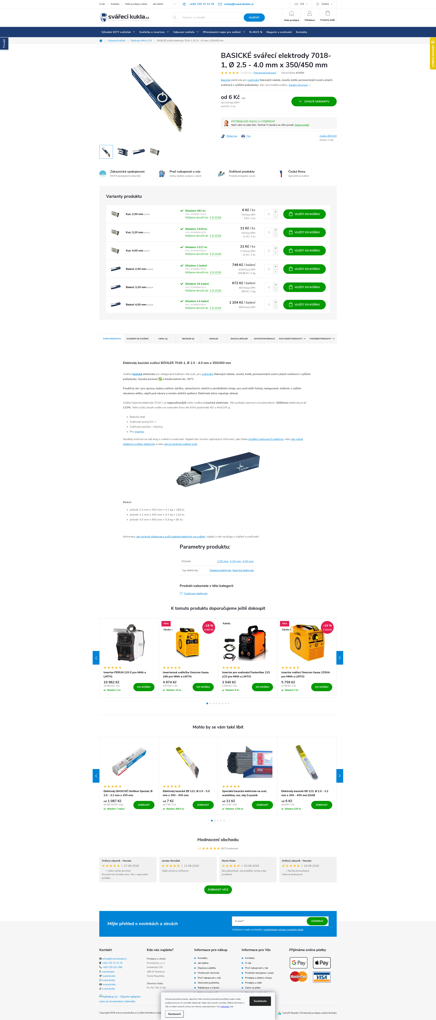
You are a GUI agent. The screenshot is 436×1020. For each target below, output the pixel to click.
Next (339, 658)
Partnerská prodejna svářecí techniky (318, 1013)
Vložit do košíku (307, 214)
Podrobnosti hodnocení (265, 73)
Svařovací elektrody (196, 593)
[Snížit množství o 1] (275, 216)
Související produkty (290, 338)
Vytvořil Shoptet (290, 1013)
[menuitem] (118, 32)
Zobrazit (144, 805)
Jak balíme (158, 4)
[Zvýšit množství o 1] (275, 212)
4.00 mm (248, 561)
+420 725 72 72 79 (112, 963)
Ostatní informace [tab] (264, 338)
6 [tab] (222, 703)
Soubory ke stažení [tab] (137, 338)
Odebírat (317, 921)
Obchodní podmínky (208, 982)
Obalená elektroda (220, 570)
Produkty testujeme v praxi (259, 973)
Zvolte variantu (316, 101)
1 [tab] (207, 703)
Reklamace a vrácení (208, 987)
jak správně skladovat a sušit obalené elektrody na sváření (170, 537)
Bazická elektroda (243, 570)
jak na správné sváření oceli (180, 444)
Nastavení (174, 1014)
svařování (253, 80)
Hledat (254, 17)
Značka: (328, 136)
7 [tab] (226, 703)
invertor (139, 432)
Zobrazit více (218, 890)
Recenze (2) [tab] (188, 338)
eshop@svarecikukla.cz (114, 958)
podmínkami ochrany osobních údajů (283, 929)
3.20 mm (235, 561)
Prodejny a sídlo (253, 982)
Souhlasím (260, 1001)
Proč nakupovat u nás (209, 978)
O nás (102, 4)
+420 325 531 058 (112, 967)
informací (225, 1006)
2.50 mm (222, 561)
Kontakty (115, 4)
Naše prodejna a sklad (136, 4)
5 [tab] (219, 703)
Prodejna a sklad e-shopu (258, 978)
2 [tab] (210, 703)
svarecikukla (108, 971)
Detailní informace (298, 85)
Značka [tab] (239, 338)
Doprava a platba (207, 968)
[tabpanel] (129, 658)
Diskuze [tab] (213, 338)
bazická (137, 374)
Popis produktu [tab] (112, 338)
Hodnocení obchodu (218, 840)
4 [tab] (216, 703)
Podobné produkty (320, 338)
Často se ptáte (252, 987)
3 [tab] (213, 703)
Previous (96, 658)
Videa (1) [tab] (163, 338)
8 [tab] (229, 703)
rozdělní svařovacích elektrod (265, 439)
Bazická (225, 80)
